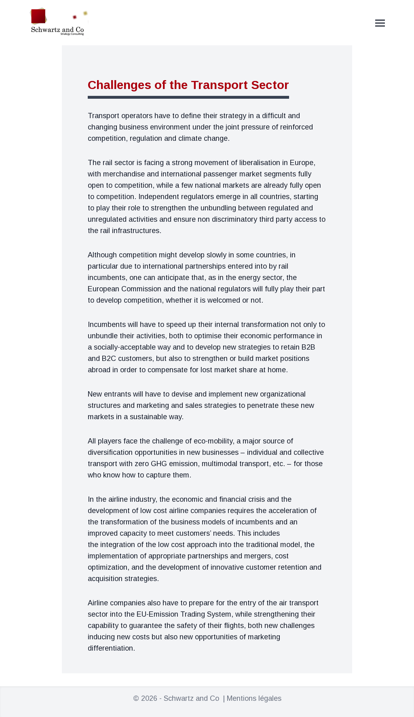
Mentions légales (254, 698)
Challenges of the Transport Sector (188, 84)
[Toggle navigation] (380, 23)
